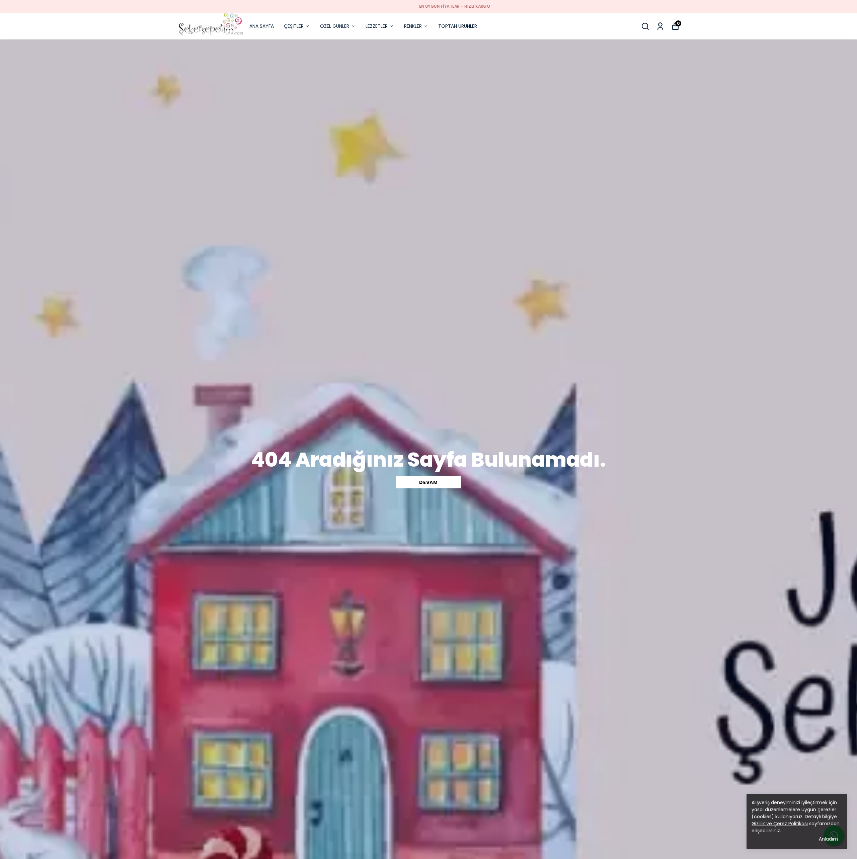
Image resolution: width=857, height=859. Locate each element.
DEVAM (428, 482)
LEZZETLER (377, 26)
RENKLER (413, 26)
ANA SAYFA (261, 26)
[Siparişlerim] (660, 26)
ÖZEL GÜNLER (334, 26)
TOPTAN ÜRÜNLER (457, 26)
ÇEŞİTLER (294, 26)
